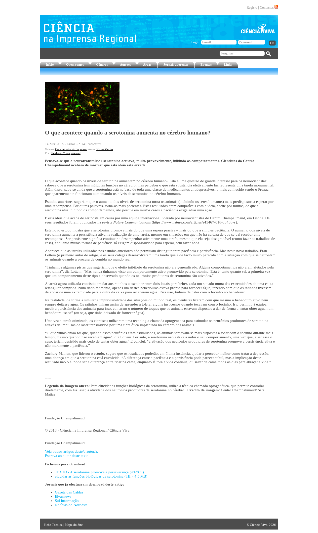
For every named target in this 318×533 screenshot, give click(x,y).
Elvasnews (63, 496)
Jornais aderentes (175, 64)
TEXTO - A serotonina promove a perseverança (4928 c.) (99, 472)
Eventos (206, 64)
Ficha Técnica (53, 525)
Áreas (147, 64)
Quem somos (75, 64)
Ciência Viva (258, 525)
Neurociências (104, 149)
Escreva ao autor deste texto (66, 456)
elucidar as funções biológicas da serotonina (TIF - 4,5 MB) (101, 476)
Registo (252, 7)
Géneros (102, 64)
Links (228, 64)
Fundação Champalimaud (65, 153)
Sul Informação (67, 501)
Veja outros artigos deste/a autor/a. (71, 451)
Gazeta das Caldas (69, 492)
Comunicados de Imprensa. (71, 149)
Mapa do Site (74, 525)
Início (50, 64)
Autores (125, 64)
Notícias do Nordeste (71, 505)
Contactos (267, 7)
